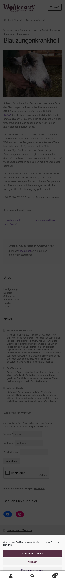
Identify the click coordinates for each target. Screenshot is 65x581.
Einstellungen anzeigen (32, 569)
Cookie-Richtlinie (19, 577)
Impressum (48, 577)
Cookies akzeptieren (32, 553)
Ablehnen (32, 561)
